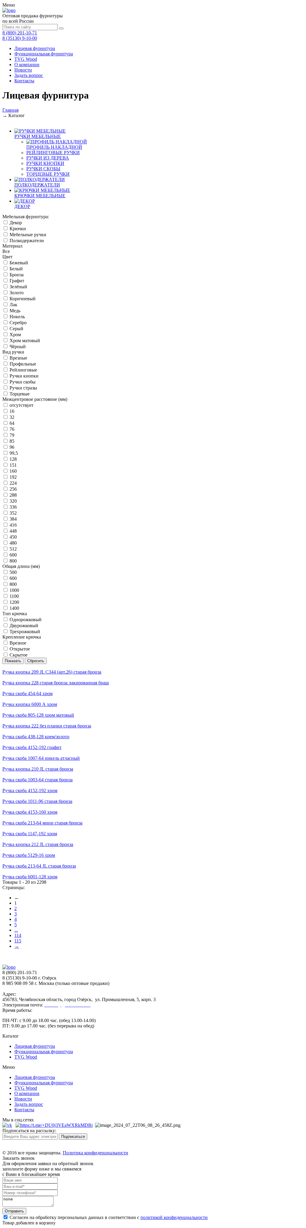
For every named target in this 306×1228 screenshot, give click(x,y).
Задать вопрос (28, 75)
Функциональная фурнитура (43, 53)
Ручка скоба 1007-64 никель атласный (41, 758)
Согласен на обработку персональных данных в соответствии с (108, 1217)
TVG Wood (25, 59)
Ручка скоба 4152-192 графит (32, 747)
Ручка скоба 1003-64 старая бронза (37, 779)
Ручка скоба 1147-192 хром (29, 833)
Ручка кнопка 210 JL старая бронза (37, 768)
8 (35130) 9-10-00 (19, 38)
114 (17, 935)
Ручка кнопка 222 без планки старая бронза (46, 725)
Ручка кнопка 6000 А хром (29, 704)
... (16, 930)
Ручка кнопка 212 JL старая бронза (37, 844)
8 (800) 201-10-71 (19, 32)
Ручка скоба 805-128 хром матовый (38, 715)
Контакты (24, 80)
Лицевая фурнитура (34, 48)
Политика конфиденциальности (95, 1152)
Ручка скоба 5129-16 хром (28, 855)
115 (17, 940)
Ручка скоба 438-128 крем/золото (35, 736)
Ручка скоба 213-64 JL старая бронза (39, 865)
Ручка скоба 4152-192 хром (29, 790)
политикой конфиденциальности (174, 1217)
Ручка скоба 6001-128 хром (29, 876)
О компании (26, 64)
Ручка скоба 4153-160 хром (29, 812)
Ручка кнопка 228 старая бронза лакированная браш (55, 682)
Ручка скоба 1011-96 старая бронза (37, 801)
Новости (23, 69)
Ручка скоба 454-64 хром (27, 693)
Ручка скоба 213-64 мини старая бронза (42, 822)
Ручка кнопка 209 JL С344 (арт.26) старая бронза (51, 671)
